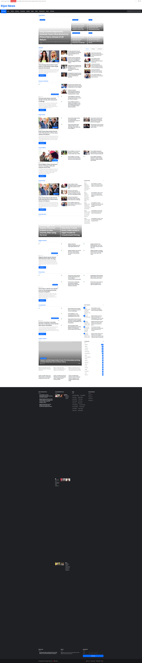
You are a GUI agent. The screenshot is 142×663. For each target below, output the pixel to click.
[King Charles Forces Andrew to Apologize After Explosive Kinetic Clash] (87, 126)
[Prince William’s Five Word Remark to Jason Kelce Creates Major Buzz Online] (64, 152)
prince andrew (74, 399)
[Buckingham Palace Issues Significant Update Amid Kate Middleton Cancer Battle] (62, 479)
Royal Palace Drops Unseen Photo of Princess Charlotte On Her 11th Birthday (74, 310)
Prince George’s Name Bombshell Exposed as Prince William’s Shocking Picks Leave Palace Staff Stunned (74, 327)
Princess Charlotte (82, 404)
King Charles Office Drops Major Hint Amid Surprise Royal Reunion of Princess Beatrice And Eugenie (96, 120)
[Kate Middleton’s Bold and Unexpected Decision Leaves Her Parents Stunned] (61, 96)
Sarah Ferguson (80, 410)
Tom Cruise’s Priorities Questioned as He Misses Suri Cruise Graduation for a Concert (97, 329)
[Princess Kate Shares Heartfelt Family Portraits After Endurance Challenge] (87, 71)
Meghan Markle (80, 397)
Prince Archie (80, 399)
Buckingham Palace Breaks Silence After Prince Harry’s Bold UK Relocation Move (97, 277)
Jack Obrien (41, 63)
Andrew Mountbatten (75, 395)
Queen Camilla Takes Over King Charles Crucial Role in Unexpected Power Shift (45, 377)
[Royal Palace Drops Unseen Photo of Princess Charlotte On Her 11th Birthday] (61, 308)
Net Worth (52, 11)
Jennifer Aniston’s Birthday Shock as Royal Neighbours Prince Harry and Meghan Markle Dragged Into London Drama (74, 60)
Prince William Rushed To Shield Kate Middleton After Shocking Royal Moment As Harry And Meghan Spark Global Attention (74, 104)
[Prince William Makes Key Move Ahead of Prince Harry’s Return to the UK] (87, 76)
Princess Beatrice (75, 404)
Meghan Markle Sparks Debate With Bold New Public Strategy (47, 258)
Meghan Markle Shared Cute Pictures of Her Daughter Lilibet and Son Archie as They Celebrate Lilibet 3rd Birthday (97, 335)
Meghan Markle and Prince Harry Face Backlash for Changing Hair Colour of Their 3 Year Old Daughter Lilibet (97, 317)
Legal (86, 369)
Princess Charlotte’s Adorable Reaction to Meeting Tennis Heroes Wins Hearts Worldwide (48, 323)
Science (86, 367)
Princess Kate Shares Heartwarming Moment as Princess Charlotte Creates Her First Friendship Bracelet (35, 1)
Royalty (12, 11)
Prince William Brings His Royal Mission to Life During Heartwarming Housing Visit (97, 152)
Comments (100, 48)
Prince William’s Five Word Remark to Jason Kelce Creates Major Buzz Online (74, 152)
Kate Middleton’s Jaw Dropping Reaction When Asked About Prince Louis (73, 315)
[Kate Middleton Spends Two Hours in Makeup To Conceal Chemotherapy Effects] (62, 564)
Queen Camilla (80, 408)
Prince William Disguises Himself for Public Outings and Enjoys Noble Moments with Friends (97, 158)
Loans (86, 365)
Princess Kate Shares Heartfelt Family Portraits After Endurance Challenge (78, 40)
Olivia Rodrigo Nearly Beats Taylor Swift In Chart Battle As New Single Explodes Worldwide (48, 66)
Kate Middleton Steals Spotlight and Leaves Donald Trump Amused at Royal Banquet (97, 204)
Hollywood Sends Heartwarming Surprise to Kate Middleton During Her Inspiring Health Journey (74, 92)
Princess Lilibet (81, 406)
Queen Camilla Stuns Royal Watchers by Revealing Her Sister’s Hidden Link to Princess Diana (60, 377)
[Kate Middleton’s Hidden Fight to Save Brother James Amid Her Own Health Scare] (87, 187)
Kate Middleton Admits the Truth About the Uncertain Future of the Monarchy (96, 212)
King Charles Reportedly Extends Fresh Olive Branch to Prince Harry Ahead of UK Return (54, 35)
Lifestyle (28, 11)
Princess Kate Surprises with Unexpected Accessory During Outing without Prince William (75, 86)
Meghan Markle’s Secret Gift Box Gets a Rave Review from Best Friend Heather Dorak (74, 252)
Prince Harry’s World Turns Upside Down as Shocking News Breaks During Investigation (48, 290)
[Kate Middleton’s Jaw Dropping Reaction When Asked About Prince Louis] (61, 313)
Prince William (75, 19)
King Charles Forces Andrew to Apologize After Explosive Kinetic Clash (97, 126)
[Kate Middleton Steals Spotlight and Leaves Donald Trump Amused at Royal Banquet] (87, 205)
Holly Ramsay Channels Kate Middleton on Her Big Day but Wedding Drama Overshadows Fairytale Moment (74, 68)
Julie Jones (41, 96)
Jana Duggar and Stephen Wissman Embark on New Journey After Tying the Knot (48, 230)
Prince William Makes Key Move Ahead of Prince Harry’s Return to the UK (95, 40)
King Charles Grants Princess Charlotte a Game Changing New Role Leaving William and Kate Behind (74, 320)
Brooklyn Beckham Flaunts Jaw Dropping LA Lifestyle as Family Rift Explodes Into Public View (74, 53)
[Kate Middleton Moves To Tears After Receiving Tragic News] (57, 564)
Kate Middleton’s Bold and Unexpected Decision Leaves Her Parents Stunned (74, 98)
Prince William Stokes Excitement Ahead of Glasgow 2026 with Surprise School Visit (78, 27)
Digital (32, 11)
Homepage (4, 11)
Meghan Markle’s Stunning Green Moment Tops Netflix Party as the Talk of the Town (97, 252)
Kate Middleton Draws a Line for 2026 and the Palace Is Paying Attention (97, 219)
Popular (93, 48)
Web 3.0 (86, 374)
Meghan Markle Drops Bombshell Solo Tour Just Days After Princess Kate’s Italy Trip (97, 245)
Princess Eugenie (75, 406)
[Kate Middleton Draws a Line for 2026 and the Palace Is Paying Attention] (87, 221)
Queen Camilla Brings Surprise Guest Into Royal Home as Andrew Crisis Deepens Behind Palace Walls (74, 378)
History (86, 360)
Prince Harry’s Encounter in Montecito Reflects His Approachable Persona (97, 283)
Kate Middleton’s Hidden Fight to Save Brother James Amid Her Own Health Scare (97, 185)
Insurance (87, 362)
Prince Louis (74, 402)
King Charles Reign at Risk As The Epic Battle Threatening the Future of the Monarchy (74, 120)
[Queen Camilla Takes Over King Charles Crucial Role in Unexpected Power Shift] (45, 371)
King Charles (42, 19)
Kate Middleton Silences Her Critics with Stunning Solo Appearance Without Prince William (97, 194)
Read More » (42, 75)
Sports (47, 11)
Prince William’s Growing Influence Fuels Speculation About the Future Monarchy (74, 158)
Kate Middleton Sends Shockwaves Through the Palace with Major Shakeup (96, 309)
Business (17, 11)
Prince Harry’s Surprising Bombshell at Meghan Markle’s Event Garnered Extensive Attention (73, 283)
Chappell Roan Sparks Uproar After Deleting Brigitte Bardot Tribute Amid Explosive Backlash (74, 75)
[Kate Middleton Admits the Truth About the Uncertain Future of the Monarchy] (87, 213)
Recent (87, 48)
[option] (71, 31)
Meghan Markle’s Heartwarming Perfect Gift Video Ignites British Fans (74, 245)
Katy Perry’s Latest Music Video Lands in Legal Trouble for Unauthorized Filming (71, 231)
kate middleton (83, 395)
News (8, 11)
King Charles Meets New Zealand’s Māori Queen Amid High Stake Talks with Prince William (74, 126)
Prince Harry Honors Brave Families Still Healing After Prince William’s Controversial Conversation (74, 277)
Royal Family (74, 410)
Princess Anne (80, 402)
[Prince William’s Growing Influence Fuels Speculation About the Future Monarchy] (61, 156)
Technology (22, 11)
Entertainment (42, 11)
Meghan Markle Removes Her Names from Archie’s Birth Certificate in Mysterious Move (97, 323)
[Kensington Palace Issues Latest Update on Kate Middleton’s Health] (57, 520)
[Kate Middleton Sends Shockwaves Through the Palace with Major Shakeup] (87, 311)
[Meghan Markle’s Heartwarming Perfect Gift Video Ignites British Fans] (61, 243)
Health (36, 11)
